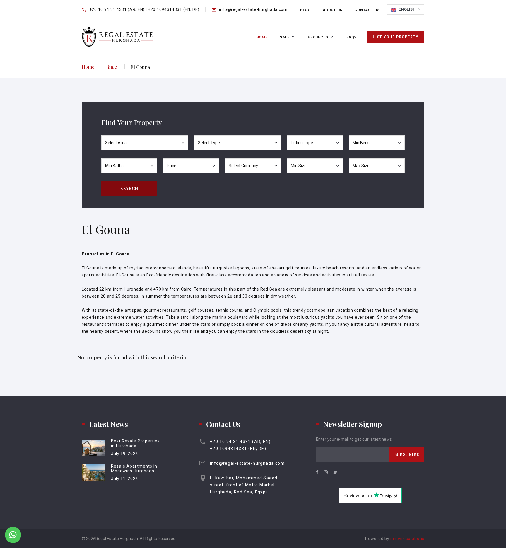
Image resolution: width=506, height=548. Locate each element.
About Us (332, 10)
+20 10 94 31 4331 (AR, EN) (117, 9)
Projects (318, 37)
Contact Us (367, 10)
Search (129, 188)
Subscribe (406, 454)
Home (262, 37)
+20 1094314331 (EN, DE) (173, 9)
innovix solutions (407, 538)
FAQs (351, 37)
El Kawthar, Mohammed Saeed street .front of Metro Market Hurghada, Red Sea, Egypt (243, 485)
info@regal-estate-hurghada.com (253, 9)
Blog (305, 10)
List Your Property (395, 37)
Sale (285, 37)
